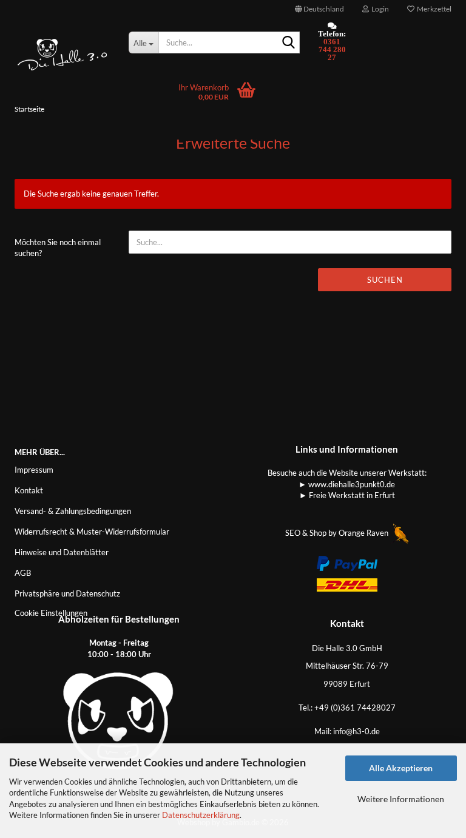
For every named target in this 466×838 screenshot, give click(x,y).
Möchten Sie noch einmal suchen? (58, 247)
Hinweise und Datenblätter (62, 552)
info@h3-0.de (356, 731)
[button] (319, 9)
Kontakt (29, 490)
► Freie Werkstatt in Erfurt (347, 495)
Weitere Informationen (400, 799)
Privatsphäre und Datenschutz (67, 593)
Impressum (34, 470)
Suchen (385, 280)
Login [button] (379, 8)
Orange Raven (364, 533)
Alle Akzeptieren (401, 768)
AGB (23, 573)
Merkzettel (432, 8)
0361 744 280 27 (332, 49)
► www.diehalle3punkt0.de (347, 484)
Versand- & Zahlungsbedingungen (73, 511)
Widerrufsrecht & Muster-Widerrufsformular (92, 531)
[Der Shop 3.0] (62, 54)
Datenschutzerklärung (201, 815)
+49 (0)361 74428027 (355, 707)
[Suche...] (288, 43)
